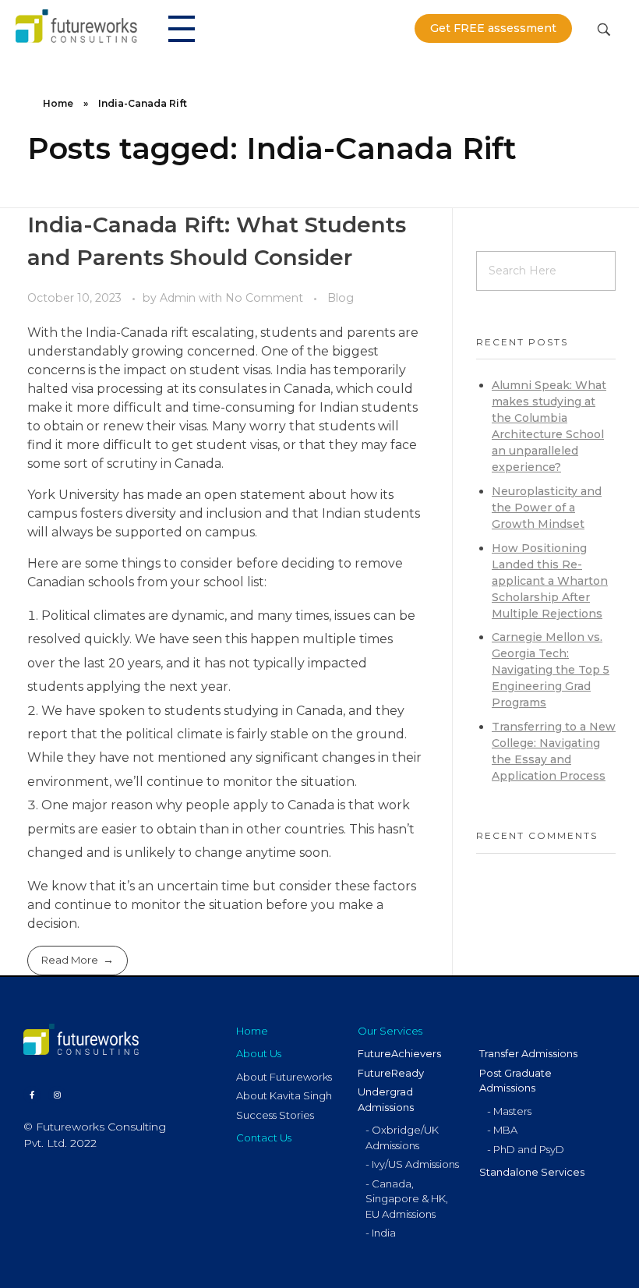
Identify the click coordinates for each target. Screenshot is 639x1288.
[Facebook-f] (32, 1094)
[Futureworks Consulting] (76, 25)
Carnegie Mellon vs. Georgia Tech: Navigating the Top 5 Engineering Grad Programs (550, 669)
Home (58, 103)
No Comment (264, 298)
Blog (340, 298)
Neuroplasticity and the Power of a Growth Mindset (547, 507)
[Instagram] (56, 1094)
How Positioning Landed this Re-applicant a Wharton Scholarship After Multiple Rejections (550, 581)
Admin (179, 298)
